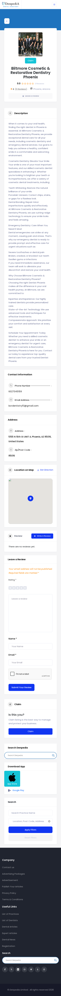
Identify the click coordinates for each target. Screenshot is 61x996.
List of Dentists (10, 920)
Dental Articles (9, 926)
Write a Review (44, 536)
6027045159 (15, 391)
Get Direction (46, 469)
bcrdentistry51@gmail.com (24, 405)
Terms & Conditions (12, 899)
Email (12, 654)
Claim (30, 60)
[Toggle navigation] (54, 4)
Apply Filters (30, 829)
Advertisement (10, 880)
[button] (30, 498)
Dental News (8, 939)
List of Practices (10, 913)
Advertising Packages (13, 873)
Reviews (39, 83)
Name (13, 638)
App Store (12, 783)
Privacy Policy (9, 893)
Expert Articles (9, 933)
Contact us (8, 867)
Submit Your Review (21, 687)
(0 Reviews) (21, 89)
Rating (12, 579)
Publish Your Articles (12, 886)
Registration (8, 946)
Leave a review (32, 96)
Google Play (18, 790)
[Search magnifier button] (53, 755)
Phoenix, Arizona (41, 88)
